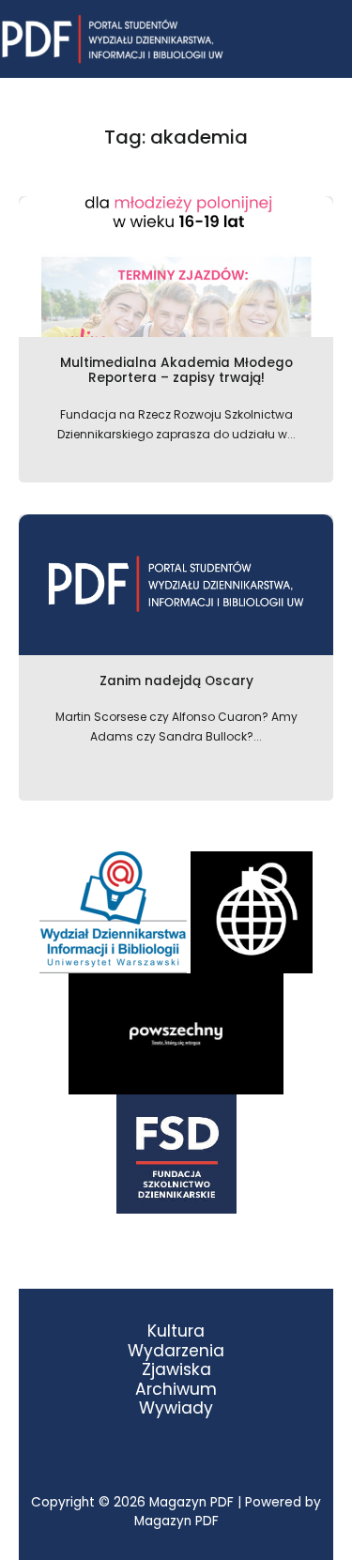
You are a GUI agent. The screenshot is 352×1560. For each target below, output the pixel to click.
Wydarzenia (176, 1351)
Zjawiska (176, 1370)
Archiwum (176, 1389)
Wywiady (176, 1408)
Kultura (176, 1331)
